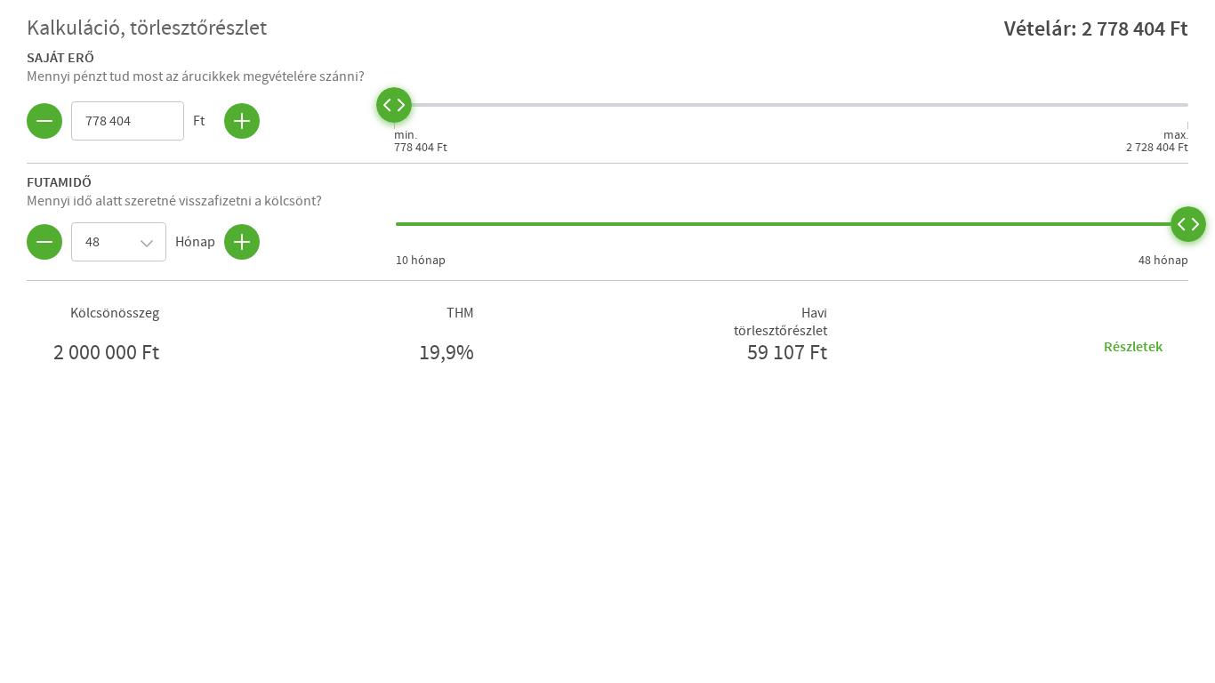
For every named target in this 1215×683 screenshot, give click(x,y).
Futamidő (59, 181)
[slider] (394, 105)
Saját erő (60, 57)
